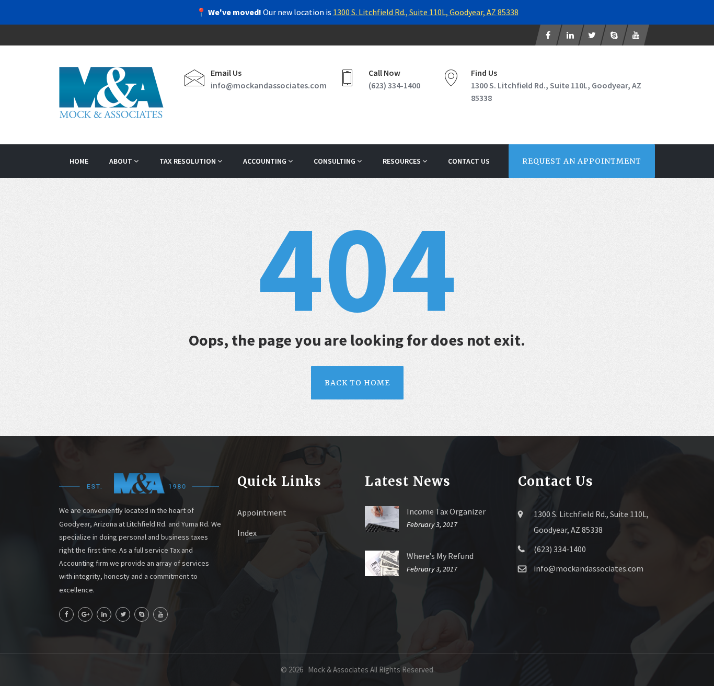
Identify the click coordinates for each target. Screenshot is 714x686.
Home (79, 161)
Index (247, 533)
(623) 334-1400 (394, 85)
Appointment (261, 512)
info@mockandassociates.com (269, 85)
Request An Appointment (581, 161)
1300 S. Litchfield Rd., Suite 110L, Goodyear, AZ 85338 (426, 12)
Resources (402, 161)
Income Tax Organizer (446, 511)
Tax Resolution (188, 161)
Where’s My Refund (440, 556)
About (121, 161)
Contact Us (469, 161)
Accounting (265, 161)
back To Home (357, 382)
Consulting (335, 161)
